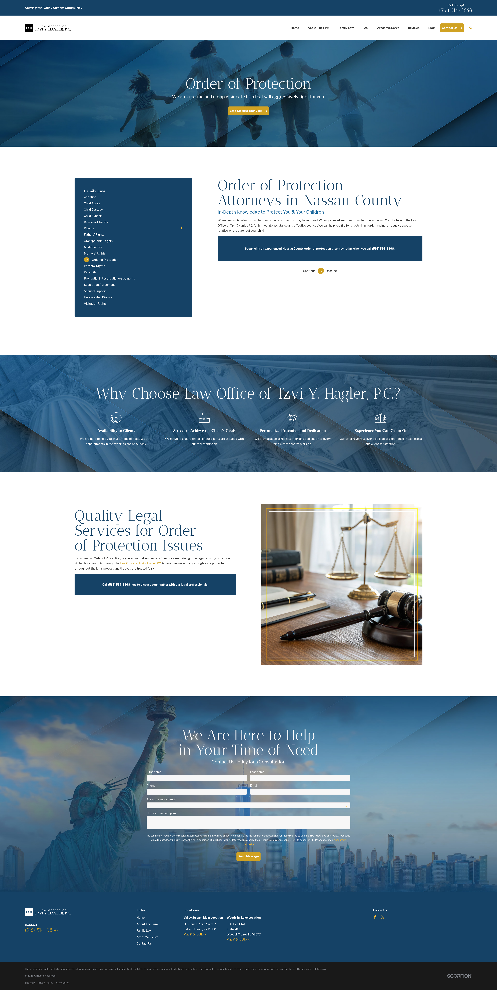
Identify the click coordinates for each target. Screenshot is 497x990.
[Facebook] (375, 917)
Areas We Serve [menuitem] (388, 28)
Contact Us (144, 943)
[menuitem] (133, 197)
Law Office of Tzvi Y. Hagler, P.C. (140, 563)
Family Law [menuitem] (346, 28)
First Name (154, 772)
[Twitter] (383, 917)
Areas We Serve (147, 937)
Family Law (144, 930)
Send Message (248, 856)
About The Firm (147, 924)
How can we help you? (161, 813)
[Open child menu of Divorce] (181, 228)
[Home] (48, 28)
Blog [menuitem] (431, 28)
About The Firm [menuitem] (319, 28)
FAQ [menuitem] (365, 28)
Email (254, 785)
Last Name (257, 772)
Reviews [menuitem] (413, 28)
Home (141, 917)
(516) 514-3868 (455, 10)
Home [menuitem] (295, 28)
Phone (151, 785)
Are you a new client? (161, 799)
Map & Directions (195, 934)
